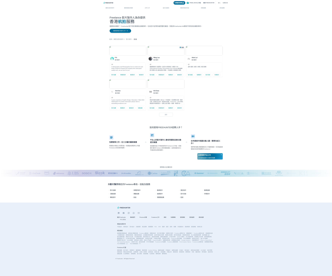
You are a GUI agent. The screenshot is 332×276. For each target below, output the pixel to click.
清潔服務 (163, 252)
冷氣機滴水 (180, 226)
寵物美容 (164, 253)
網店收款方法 (146, 236)
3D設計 (181, 250)
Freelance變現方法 (180, 233)
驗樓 (175, 226)
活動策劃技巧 (195, 240)
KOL (156, 226)
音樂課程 (133, 253)
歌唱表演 (181, 252)
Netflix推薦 (130, 240)
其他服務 (222, 8)
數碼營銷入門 (120, 238)
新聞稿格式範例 (176, 240)
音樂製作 (132, 250)
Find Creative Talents (185, 242)
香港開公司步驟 (198, 236)
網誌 (165, 217)
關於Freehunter (121, 217)
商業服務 (203, 8)
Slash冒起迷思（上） (123, 243)
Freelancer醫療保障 (172, 242)
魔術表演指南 (138, 235)
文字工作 (147, 8)
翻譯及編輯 (161, 250)
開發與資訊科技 (184, 8)
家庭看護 (145, 253)
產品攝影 (144, 226)
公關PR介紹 (134, 242)
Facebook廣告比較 (199, 233)
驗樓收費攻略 (166, 240)
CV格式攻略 (172, 236)
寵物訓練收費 (164, 236)
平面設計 (119, 226)
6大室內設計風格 (130, 238)
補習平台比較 (129, 236)
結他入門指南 (147, 240)
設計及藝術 (166, 8)
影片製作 (129, 39)
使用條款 (182, 217)
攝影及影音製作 (110, 8)
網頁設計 (125, 226)
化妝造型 (151, 253)
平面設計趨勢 (157, 238)
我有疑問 (191, 217)
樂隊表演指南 (129, 235)
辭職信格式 (153, 233)
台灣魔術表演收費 (148, 235)
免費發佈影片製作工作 (119, 30)
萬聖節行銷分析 (121, 240)
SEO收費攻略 (189, 236)
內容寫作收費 (148, 238)
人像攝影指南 (120, 235)
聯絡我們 (132, 217)
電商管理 (144, 250)
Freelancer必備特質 (197, 242)
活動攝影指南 (209, 233)
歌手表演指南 (177, 235)
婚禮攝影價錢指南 (122, 233)
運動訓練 (119, 253)
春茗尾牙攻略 (166, 238)
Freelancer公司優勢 (160, 242)
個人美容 (139, 253)
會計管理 (209, 250)
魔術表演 (197, 252)
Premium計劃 (143, 217)
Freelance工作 (155, 217)
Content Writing (152, 250)
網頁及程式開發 (195, 250)
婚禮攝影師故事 (209, 242)
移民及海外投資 (127, 252)
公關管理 (135, 252)
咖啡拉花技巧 (195, 238)
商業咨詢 (119, 252)
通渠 (167, 226)
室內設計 (132, 226)
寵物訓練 (158, 253)
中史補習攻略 (138, 236)
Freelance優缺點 (143, 233)
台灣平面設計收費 (159, 235)
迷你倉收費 (142, 242)
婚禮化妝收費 (168, 235)
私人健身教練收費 (196, 235)
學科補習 (204, 252)
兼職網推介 (189, 233)
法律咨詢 (150, 252)
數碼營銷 (138, 250)
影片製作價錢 (161, 233)
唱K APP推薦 (204, 238)
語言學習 (210, 252)
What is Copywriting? (206, 240)
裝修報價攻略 (208, 236)
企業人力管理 (143, 252)
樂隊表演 (187, 252)
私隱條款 (173, 217)
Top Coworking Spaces (123, 242)
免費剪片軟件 (169, 233)
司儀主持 (169, 252)
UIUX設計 (203, 250)
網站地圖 (201, 217)
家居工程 (156, 252)
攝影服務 (119, 250)
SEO (159, 226)
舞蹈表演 (175, 252)
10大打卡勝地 (180, 236)
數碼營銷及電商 (128, 8)
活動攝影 (138, 226)
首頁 (110, 39)
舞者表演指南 (186, 235)
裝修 (171, 226)
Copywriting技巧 (157, 240)
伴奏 (193, 252)
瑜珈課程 (193, 226)
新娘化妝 (199, 226)
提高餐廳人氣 (205, 235)
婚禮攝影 (150, 226)
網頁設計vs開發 (138, 240)
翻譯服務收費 (140, 238)
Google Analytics (185, 240)
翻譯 (163, 226)
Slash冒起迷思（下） (136, 243)
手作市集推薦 (150, 242)
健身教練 (187, 226)
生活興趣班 (126, 253)
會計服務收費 (120, 236)
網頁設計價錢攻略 (133, 233)
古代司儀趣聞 (187, 238)
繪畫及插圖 (175, 250)
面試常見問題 (155, 236)
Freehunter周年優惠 (176, 238)
